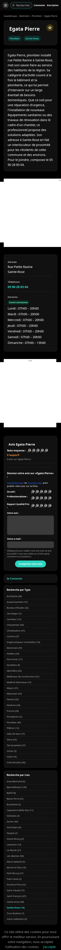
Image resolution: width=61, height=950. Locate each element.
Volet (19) (12, 756)
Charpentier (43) (15, 624)
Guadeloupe (10, 15)
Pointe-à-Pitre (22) (16, 884)
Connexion (39, 5)
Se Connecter (14, 578)
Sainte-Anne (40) (15, 901)
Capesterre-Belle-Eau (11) (20, 810)
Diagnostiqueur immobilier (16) (23, 642)
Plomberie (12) (14, 716)
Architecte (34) (14, 596)
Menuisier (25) (14, 693)
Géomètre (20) (14, 670)
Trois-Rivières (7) (15, 913)
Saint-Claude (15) (16, 890)
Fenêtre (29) (13, 653)
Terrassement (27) (16, 745)
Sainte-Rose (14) (16, 907)
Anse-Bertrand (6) (16, 781)
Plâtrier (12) (13, 728)
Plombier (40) (14, 722)
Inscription (52, 5)
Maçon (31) (12, 688)
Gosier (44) (12, 821)
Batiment (24, 15)
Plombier (37, 15)
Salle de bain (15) (16, 733)
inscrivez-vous (35, 482)
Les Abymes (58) (15, 855)
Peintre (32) (13, 699)
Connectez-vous (15, 482)
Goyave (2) (12, 833)
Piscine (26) (13, 710)
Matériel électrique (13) (19, 682)
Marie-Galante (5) (16, 861)
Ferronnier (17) (14, 659)
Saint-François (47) (16, 896)
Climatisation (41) (16, 630)
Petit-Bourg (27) (15, 873)
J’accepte (49, 947)
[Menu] (6, 5)
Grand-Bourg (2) (15, 838)
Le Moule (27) (14, 850)
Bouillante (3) (14, 804)
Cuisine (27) (13, 636)
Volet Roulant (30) (16, 762)
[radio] (33, 492)
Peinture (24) (13, 705)
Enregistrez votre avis (30, 563)
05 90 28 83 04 (18, 287)
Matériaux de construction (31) (23, 676)
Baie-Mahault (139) (16, 787)
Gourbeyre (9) (14, 827)
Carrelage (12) (14, 613)
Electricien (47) (14, 647)
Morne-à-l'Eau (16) (16, 867)
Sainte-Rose (32, 38)
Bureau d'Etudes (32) (17, 607)
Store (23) (12, 739)
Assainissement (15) (17, 601)
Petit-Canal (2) (14, 878)
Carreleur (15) (14, 619)
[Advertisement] (30, 212)
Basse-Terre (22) (15, 798)
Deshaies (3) (13, 815)
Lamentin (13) (14, 844)
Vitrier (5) (11, 751)
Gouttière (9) (13, 665)
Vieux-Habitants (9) (17, 918)
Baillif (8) (11, 792)
